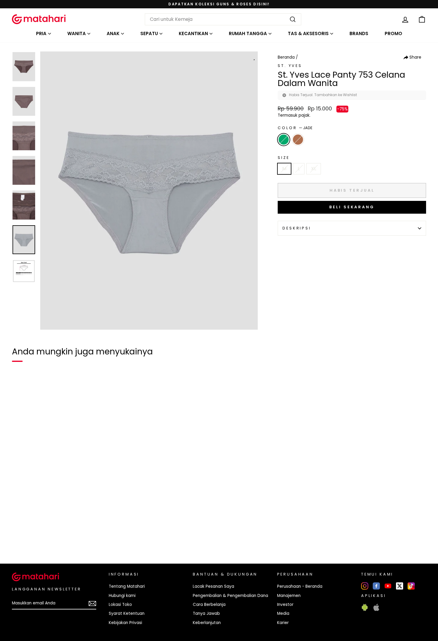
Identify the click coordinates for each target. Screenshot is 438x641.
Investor (285, 604)
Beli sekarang (352, 207)
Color (295, 127)
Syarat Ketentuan (127, 613)
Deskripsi (296, 228)
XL (313, 168)
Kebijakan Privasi (125, 623)
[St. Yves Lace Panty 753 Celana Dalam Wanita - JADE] (20, 538)
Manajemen (289, 595)
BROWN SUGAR (298, 140)
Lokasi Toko (120, 604)
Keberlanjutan (207, 623)
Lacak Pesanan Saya (213, 586)
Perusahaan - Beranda (299, 586)
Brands (359, 33)
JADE (284, 140)
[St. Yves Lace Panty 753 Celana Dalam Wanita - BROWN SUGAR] (31, 538)
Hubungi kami (122, 595)
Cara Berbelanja (209, 604)
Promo (393, 33)
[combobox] (223, 19)
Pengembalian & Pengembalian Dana (230, 595)
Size (283, 157)
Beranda (286, 57)
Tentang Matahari (127, 586)
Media (283, 613)
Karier (283, 623)
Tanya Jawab (206, 613)
